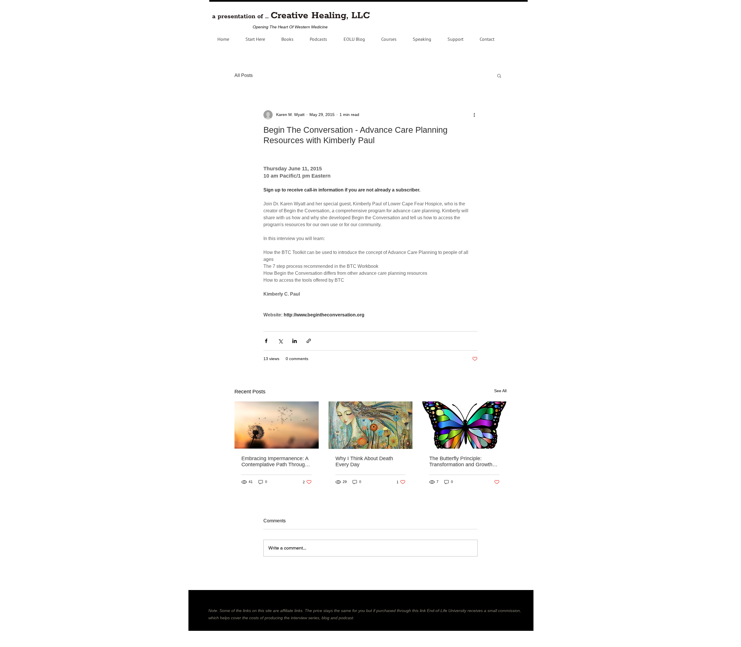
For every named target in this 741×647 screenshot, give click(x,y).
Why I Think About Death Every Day (364, 461)
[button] (318, 39)
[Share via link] (308, 341)
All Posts (243, 75)
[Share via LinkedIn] (294, 341)
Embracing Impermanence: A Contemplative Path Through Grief (274, 462)
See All (500, 390)
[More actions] (474, 114)
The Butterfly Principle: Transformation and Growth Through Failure (460, 462)
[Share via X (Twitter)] (280, 341)
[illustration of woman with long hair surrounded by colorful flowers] (371, 425)
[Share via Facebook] (266, 341)
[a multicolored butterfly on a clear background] (464, 425)
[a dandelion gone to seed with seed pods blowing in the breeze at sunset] (276, 425)
